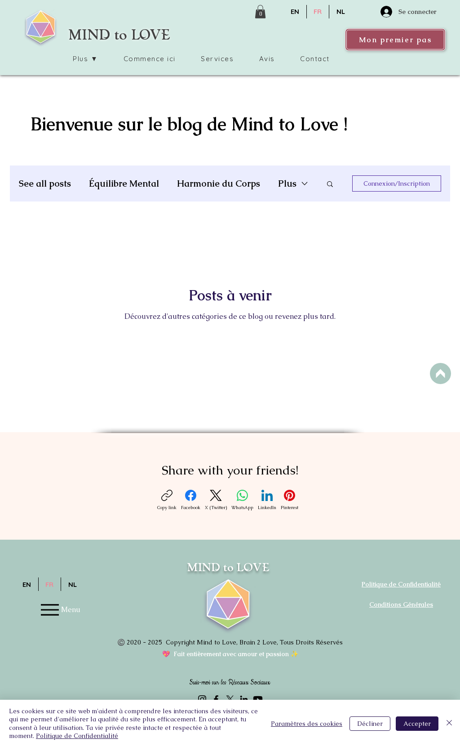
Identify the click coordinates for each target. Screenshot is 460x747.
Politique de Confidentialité (77, 736)
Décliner (370, 724)
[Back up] (440, 373)
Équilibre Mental (124, 183)
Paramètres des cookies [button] (306, 724)
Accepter (417, 724)
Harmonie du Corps (218, 183)
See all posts (45, 183)
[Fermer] (449, 723)
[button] (260, 11)
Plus (287, 183)
